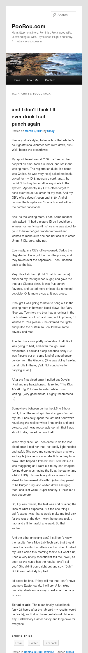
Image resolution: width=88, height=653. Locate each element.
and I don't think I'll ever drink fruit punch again (33, 116)
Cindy (51, 131)
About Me (33, 80)
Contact (50, 80)
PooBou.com (28, 26)
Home (16, 80)
